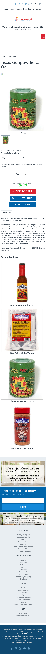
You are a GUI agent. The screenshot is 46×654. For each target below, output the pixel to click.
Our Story (23, 593)
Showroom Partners (23, 551)
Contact (19, 9)
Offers (31, 9)
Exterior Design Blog (23, 537)
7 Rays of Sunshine (23, 600)
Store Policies (23, 572)
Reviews (23, 544)
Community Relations (23, 597)
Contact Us (23, 560)
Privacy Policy (23, 613)
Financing (23, 570)
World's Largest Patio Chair (23, 604)
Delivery (23, 565)
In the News (23, 588)
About (12, 9)
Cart (42, 4)
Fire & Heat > (11, 56)
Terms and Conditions (23, 616)
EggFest (38, 9)
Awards (23, 602)
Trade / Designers (23, 535)
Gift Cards (23, 579)
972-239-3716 (26, 634)
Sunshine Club (23, 549)
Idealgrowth (29, 642)
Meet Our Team (23, 590)
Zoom (25, 133)
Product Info (6, 213)
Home (6, 9)
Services (23, 567)
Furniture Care (23, 542)
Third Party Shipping (23, 577)
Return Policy (23, 574)
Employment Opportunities (23, 547)
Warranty (23, 563)
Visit (25, 9)
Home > (3, 56)
